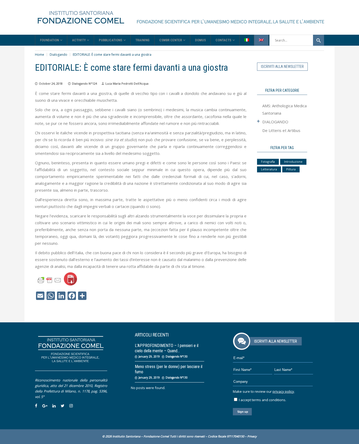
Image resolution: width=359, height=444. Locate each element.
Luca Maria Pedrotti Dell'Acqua (126, 83)
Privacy (252, 436)
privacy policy (283, 391)
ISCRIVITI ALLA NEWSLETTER (282, 66)
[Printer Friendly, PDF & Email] (49, 279)
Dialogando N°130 (177, 356)
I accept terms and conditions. (262, 399)
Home (39, 54)
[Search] (318, 40)
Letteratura (269, 169)
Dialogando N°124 (84, 83)
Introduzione (293, 162)
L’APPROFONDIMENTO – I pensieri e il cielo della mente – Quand (166, 348)
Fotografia (268, 162)
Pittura (291, 169)
